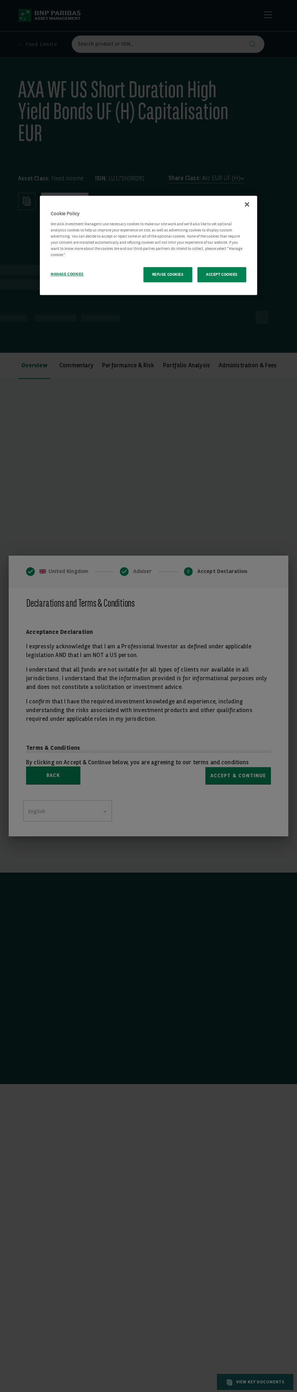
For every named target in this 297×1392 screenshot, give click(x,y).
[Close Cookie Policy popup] (247, 205)
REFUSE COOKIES (168, 274)
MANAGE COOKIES (67, 274)
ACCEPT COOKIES (222, 274)
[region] (148, 245)
